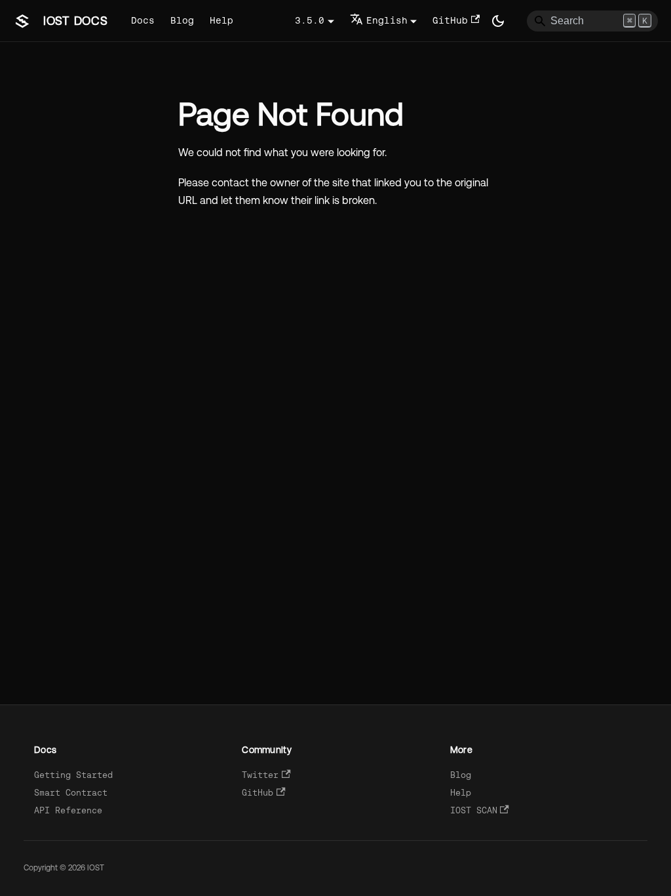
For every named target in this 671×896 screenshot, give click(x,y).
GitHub (450, 20)
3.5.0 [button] (309, 20)
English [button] (387, 20)
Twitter (260, 775)
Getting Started (73, 775)
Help (221, 20)
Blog (182, 20)
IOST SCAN (473, 810)
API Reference (68, 810)
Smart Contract (70, 793)
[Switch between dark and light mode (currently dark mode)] (498, 20)
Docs (143, 20)
